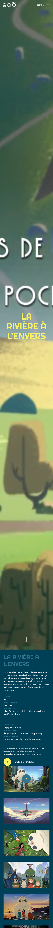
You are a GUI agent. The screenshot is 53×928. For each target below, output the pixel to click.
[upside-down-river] (26, 843)
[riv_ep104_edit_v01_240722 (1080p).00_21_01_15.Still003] (26, 875)
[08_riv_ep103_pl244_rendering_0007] (26, 907)
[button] (43, 5)
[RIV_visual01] (26, 811)
